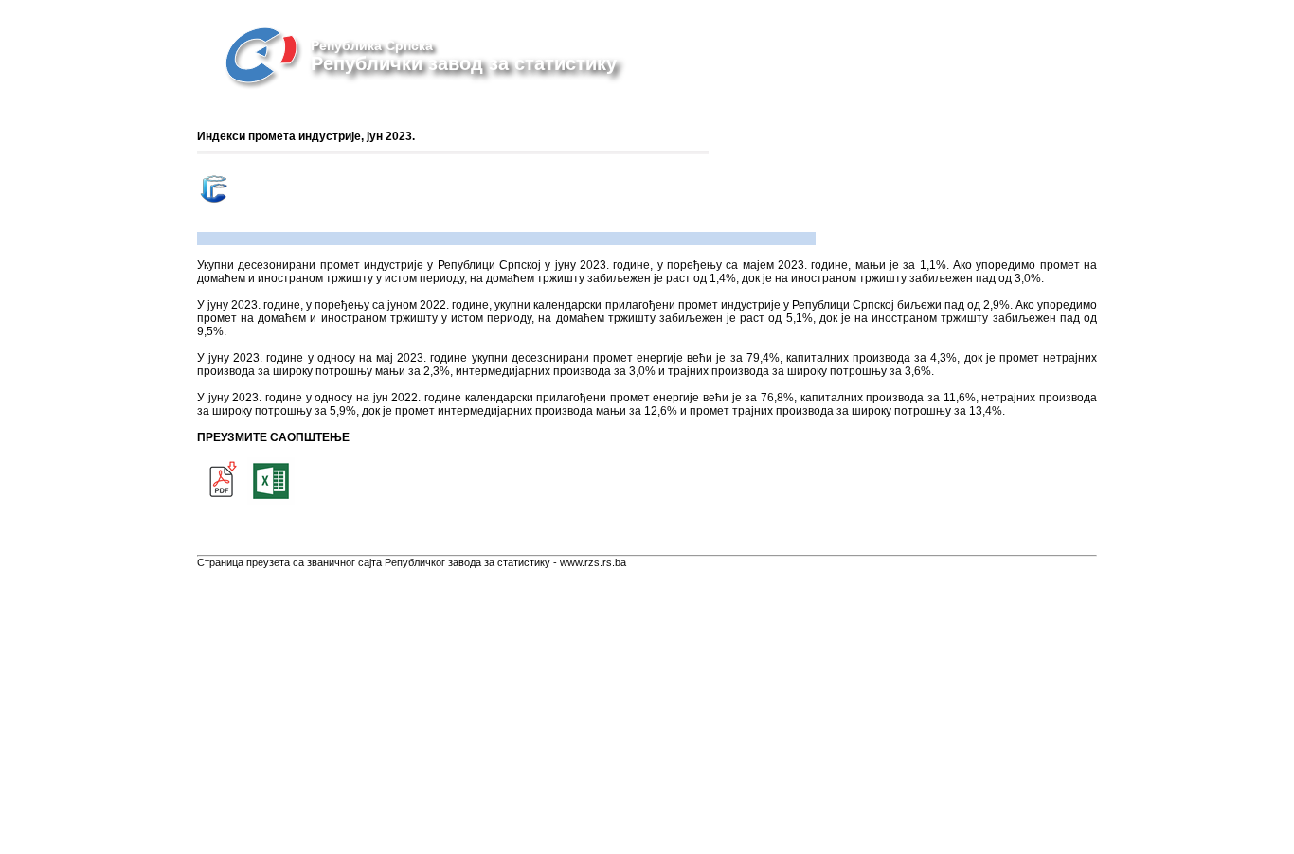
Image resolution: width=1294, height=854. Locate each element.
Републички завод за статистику (464, 63)
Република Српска (372, 45)
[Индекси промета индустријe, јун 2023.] (220, 500)
